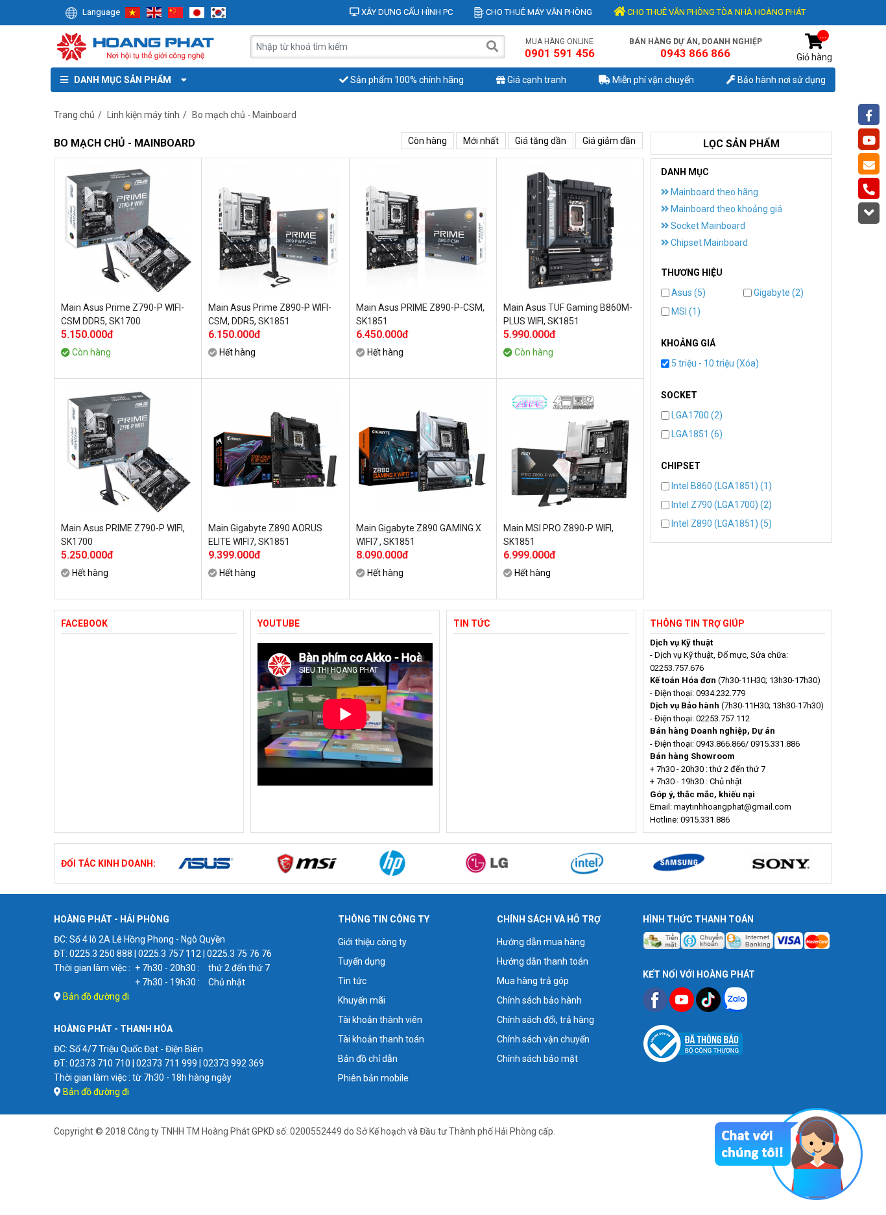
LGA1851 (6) (696, 434)
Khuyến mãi (361, 1000)
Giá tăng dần (540, 141)
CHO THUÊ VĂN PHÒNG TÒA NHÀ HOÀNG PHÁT (715, 12)
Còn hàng (427, 141)
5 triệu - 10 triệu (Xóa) (714, 363)
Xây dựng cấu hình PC (406, 12)
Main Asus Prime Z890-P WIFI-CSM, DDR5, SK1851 (269, 314)
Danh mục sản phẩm (120, 80)
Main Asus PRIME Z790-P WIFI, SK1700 (123, 535)
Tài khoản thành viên (380, 1020)
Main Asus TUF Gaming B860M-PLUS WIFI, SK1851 (567, 314)
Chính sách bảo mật (537, 1058)
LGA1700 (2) (696, 415)
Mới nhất (481, 141)
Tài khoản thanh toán (381, 1039)
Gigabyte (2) (778, 292)
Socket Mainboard (707, 226)
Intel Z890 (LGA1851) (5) (720, 523)
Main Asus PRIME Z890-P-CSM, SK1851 (420, 314)
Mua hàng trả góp (533, 981)
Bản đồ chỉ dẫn (368, 1058)
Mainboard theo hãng (713, 192)
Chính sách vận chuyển (543, 1039)
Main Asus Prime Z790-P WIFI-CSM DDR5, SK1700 (122, 314)
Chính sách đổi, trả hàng (545, 1020)
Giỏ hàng (814, 47)
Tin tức (352, 981)
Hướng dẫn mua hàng (541, 942)
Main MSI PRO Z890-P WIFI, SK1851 (558, 535)
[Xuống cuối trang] (869, 213)
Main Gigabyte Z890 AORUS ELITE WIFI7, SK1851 (265, 535)
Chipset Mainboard (708, 242)
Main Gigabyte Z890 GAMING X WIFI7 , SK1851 (418, 535)
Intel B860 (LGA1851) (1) (720, 486)
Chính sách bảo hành (539, 1000)
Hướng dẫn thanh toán (542, 961)
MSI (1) (684, 311)
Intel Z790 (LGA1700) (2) (720, 504)
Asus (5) (687, 292)
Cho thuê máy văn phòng (538, 12)
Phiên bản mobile (373, 1078)
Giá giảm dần (609, 141)
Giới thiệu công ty (372, 942)
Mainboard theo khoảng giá (725, 209)
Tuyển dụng (361, 961)
